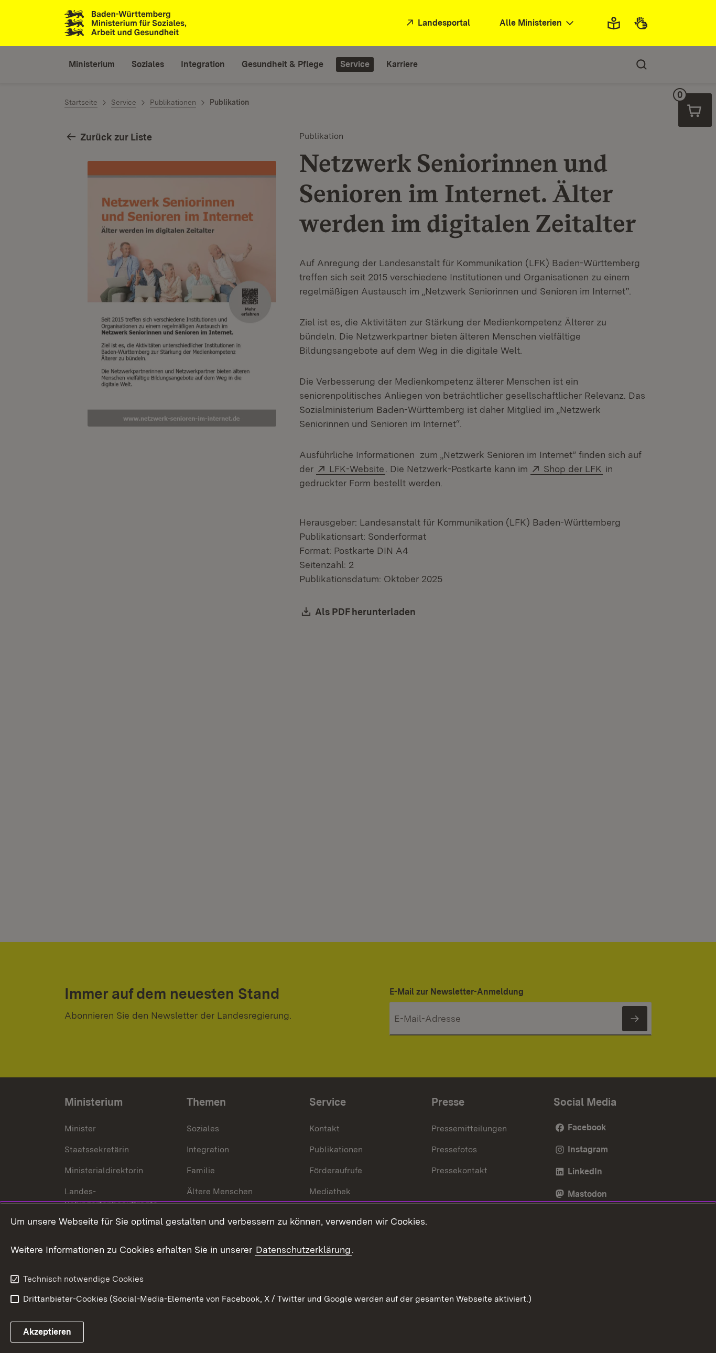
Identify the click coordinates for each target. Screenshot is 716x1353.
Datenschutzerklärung (303, 1249)
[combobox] (537, 23)
